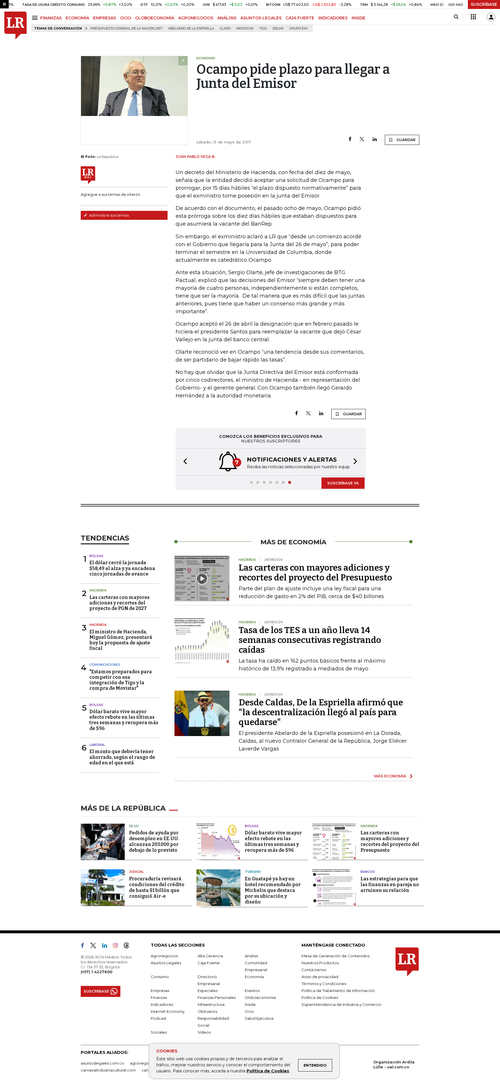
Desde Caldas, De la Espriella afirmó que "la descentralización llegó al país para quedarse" (321, 712)
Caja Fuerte (209, 962)
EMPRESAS (104, 18)
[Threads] (129, 946)
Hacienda (97, 590)
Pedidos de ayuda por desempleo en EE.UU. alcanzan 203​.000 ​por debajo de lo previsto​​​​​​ (154, 841)
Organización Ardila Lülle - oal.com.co (394, 1064)
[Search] (456, 17)
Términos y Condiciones (324, 983)
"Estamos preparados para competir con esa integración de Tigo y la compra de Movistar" (120, 680)
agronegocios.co (146, 1063)
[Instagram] (117, 946)
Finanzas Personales (217, 997)
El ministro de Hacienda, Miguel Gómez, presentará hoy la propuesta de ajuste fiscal (120, 640)
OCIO (125, 18)
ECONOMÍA (77, 18)
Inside (250, 1004)
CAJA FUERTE (300, 18)
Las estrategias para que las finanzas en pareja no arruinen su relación (390, 884)
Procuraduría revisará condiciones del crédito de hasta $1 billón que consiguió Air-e (156, 887)
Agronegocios (164, 956)
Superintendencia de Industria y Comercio (341, 1004)
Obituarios (207, 1011)
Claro (225, 28)
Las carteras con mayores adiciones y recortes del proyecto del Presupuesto (315, 573)
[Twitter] (362, 139)
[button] (183, 462)
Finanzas (159, 997)
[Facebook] (350, 139)
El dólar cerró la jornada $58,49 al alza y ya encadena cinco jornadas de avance (122, 568)
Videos (204, 1032)
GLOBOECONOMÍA (154, 18)
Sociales (159, 1032)
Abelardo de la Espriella (191, 28)
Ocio (249, 1011)
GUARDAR (406, 140)
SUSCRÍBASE (484, 4)
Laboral (97, 745)
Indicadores (162, 1004)
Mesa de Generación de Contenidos (336, 956)
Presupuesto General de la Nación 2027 (126, 28)
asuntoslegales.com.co (102, 1063)
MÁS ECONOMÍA (390, 776)
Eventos (252, 990)
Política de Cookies (268, 1071)
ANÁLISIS (226, 18)
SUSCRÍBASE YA (343, 483)
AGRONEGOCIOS (195, 18)
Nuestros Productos (320, 962)
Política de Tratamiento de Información (338, 990)
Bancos (368, 872)
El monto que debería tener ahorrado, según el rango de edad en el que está (122, 757)
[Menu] (35, 18)
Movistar (244, 28)
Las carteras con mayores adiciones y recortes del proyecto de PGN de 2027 (119, 603)
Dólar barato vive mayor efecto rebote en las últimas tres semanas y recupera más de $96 (123, 720)
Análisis (251, 956)
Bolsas (96, 556)
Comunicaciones (104, 665)
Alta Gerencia (210, 956)
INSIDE (358, 18)
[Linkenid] (107, 946)
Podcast (158, 1018)
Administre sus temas (108, 215)
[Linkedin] (375, 139)
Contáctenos (314, 969)
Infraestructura (211, 1004)
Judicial (136, 872)
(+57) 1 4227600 (96, 971)
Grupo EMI (298, 28)
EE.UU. (134, 826)
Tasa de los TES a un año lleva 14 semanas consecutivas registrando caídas (310, 640)
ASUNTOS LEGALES (261, 18)
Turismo (253, 872)
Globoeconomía (260, 997)
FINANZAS (51, 18)
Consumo (160, 976)
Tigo (263, 28)
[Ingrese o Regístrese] (491, 17)
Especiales (208, 990)
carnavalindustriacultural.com (108, 1070)
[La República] (15, 26)
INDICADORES (333, 18)
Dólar (278, 28)
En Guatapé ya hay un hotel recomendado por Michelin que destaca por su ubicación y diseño (273, 890)
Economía (254, 976)
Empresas (160, 990)
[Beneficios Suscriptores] (473, 17)
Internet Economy (168, 1011)
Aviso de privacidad (320, 976)
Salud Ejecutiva (259, 1018)
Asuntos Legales (166, 962)
